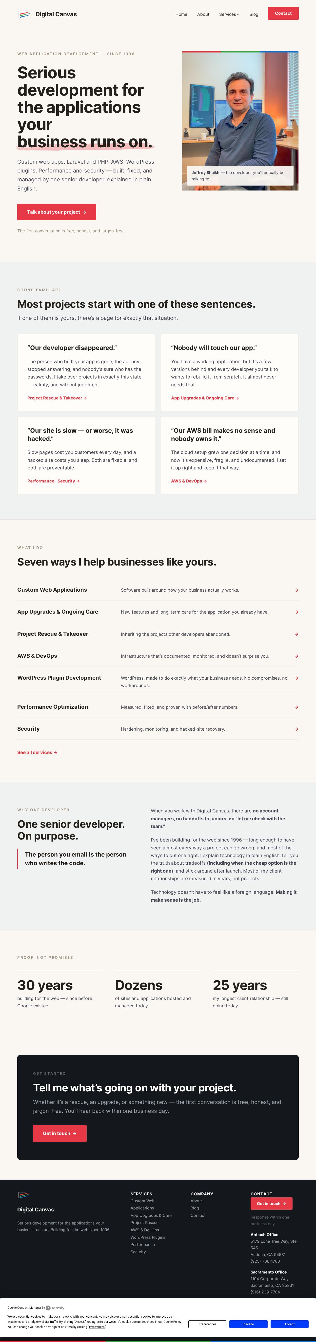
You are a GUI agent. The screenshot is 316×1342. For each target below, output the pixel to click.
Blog (195, 1207)
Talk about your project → (56, 212)
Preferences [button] (97, 1327)
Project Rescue (144, 1222)
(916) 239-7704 (265, 1292)
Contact (283, 13)
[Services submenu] (238, 14)
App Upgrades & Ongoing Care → (205, 398)
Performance (40, 481)
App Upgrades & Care (151, 1215)
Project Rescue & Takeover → (57, 398)
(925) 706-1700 (265, 1261)
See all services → (37, 752)
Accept (289, 1324)
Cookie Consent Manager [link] (24, 1307)
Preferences (207, 1324)
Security (138, 1251)
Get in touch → (60, 1133)
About (196, 1200)
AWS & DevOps (145, 1229)
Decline (248, 1324)
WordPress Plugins (148, 1237)
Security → (69, 481)
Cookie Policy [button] (172, 1322)
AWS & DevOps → (189, 481)
